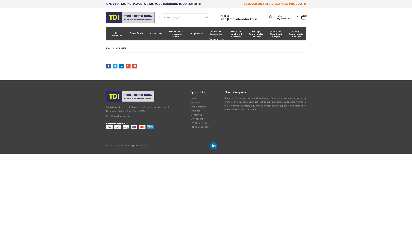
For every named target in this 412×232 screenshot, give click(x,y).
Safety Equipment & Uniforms (296, 34)
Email (134, 66)
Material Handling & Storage (236, 34)
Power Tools (136, 33)
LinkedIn (121, 66)
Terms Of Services (200, 126)
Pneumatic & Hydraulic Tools (176, 34)
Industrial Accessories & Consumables (216, 35)
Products (195, 110)
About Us (195, 102)
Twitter (115, 66)
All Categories (116, 34)
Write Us (225, 16)
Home (194, 98)
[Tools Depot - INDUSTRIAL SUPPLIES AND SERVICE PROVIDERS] (130, 17)
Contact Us (196, 114)
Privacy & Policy (199, 122)
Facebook (108, 66)
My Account (197, 118)
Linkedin (213, 145)
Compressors (196, 33)
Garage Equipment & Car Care (256, 34)
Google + (128, 66)
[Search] (207, 17)
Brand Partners (198, 106)
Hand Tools (156, 33)
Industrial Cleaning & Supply (276, 34)
